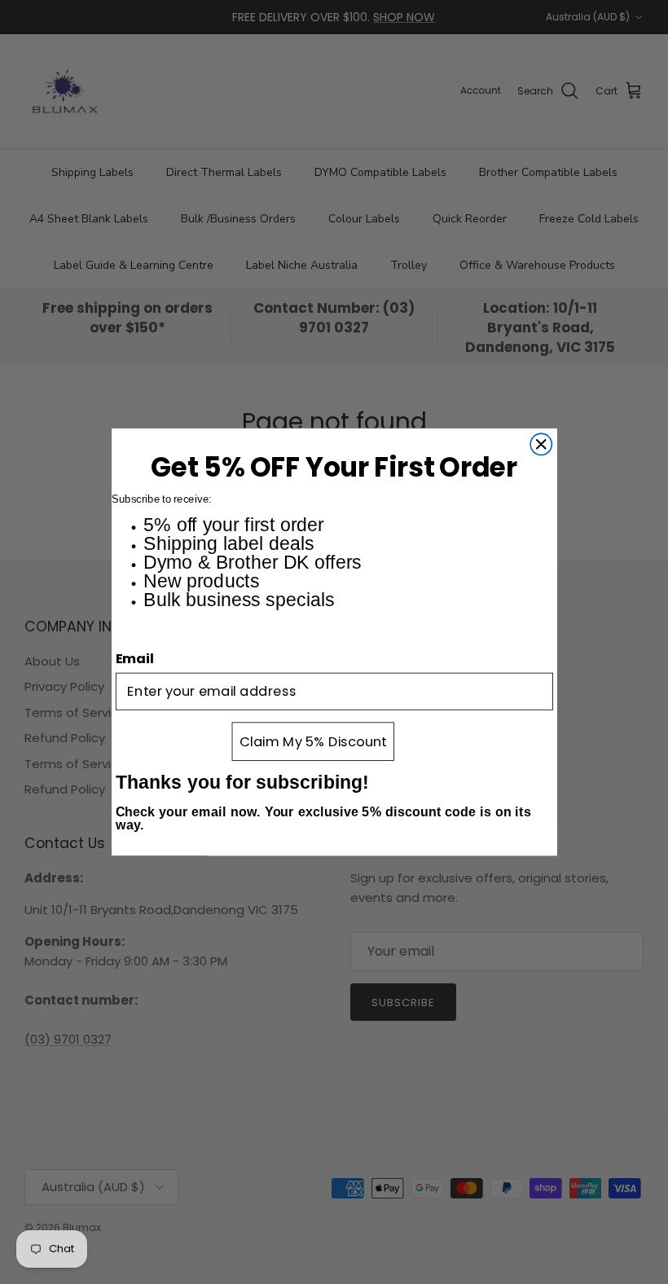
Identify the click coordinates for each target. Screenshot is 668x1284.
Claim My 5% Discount (312, 741)
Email (135, 658)
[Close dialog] (541, 444)
